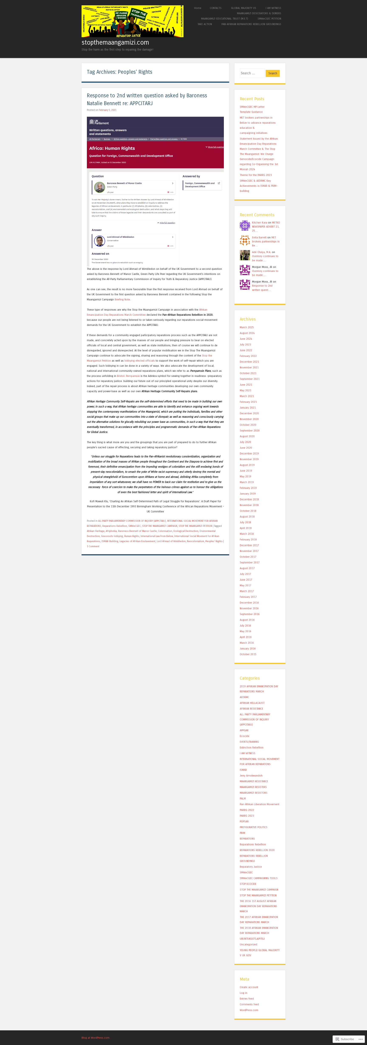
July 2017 (245, 574)
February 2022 (248, 356)
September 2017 (250, 562)
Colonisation (165, 531)
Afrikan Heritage (95, 531)
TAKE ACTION (205, 24)
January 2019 (248, 493)
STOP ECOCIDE (248, 883)
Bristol (120, 376)
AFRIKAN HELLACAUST (252, 702)
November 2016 (249, 608)
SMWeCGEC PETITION (269, 18)
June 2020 (246, 447)
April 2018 (246, 528)
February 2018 (248, 539)
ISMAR (243, 769)
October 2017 (248, 556)
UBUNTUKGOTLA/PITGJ (252, 938)
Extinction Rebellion (251, 747)
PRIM (242, 832)
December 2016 (249, 602)
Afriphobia (111, 531)
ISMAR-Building (110, 541)
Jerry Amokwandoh (251, 775)
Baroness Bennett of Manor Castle (137, 531)
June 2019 (246, 470)
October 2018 (248, 510)
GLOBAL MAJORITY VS (243, 8)
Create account (249, 987)
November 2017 (249, 551)
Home (197, 8)
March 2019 (247, 482)
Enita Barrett (259, 237)
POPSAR (244, 821)
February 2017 (248, 596)
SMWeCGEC (134, 526)
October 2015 (248, 654)
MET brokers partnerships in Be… (265, 241)
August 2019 (247, 465)
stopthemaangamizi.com (115, 42)
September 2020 (250, 430)
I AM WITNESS (273, 8)
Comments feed (249, 1004)
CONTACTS (216, 8)
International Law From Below (157, 536)
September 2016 (250, 614)
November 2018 (249, 505)
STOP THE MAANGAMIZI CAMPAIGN (159, 526)
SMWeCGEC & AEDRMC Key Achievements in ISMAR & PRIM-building (258, 185)
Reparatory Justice (251, 866)
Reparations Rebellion (114, 526)
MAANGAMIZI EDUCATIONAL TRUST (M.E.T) (224, 18)
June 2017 (246, 579)
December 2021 (249, 361)
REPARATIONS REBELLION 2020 (257, 850)
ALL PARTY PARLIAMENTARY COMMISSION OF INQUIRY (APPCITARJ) (132, 520)
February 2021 (248, 401)
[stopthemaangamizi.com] (133, 36)
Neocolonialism (195, 541)
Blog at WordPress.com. (96, 1037)
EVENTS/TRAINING (249, 741)
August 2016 (247, 619)
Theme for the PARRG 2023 (256, 175)
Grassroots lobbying (112, 536)
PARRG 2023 (247, 815)
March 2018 (247, 533)
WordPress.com (249, 1010)
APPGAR (244, 730)
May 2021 (245, 390)
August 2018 (247, 516)
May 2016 (245, 631)
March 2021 (247, 396)
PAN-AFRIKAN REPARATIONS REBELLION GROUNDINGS (251, 24)
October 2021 (248, 373)
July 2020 (245, 442)
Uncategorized (248, 944)
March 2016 (247, 642)
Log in (243, 992)
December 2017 (249, 545)
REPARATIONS (247, 838)
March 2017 (247, 591)
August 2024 (247, 333)
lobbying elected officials (139, 360)
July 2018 (245, 522)
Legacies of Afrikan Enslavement (137, 541)
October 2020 (248, 424)
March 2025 (247, 327)
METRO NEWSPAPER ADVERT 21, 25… (266, 226)
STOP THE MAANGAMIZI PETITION (195, 526)
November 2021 (249, 367)
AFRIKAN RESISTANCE (251, 708)
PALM (243, 798)
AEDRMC (244, 697)
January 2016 (248, 648)
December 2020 (249, 413)
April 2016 (246, 637)
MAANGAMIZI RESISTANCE (254, 781)
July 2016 (245, 625)
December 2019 (249, 453)
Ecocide (244, 736)
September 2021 (250, 378)
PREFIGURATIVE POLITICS (253, 827)
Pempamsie (133, 376)
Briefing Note (122, 299)
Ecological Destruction (186, 531)
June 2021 (246, 384)
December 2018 (249, 499)
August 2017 (247, 568)
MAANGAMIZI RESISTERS (253, 787)
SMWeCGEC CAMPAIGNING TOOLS (259, 878)
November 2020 (249, 419)
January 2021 (248, 407)
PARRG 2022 (247, 810)
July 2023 (245, 344)
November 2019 (249, 459)
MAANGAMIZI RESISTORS (253, 792)
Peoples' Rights (214, 541)
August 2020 (247, 436)
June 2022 (246, 350)
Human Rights (131, 536)
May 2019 (245, 476)
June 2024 (246, 338)
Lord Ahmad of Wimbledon (171, 541)
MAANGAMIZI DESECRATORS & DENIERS (259, 13)
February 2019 (248, 487)
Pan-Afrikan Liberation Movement (259, 804)
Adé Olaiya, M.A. (261, 252)
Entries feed (247, 998)
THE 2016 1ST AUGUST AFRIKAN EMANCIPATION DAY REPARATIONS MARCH (258, 906)
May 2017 (245, 585)
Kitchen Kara (259, 222)
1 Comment (93, 546)
